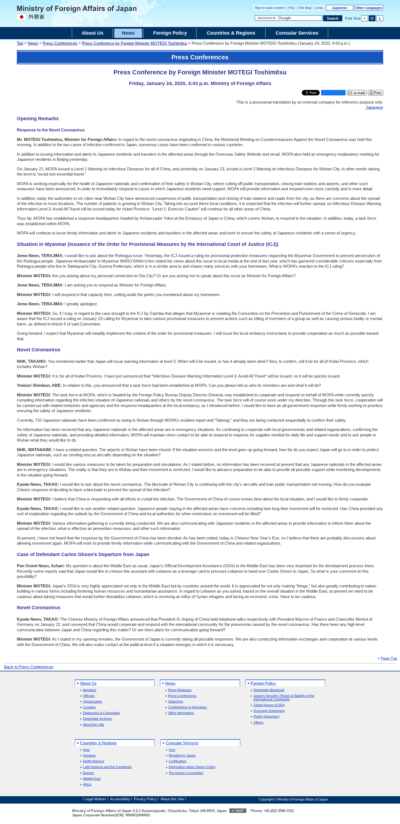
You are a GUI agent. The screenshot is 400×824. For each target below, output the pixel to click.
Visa (172, 750)
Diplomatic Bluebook (269, 690)
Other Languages (368, 8)
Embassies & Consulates (101, 713)
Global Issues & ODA (269, 705)
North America (93, 761)
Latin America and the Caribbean (107, 767)
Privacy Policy (145, 799)
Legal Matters (95, 799)
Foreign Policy (263, 683)
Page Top (389, 658)
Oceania (89, 755)
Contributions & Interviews (187, 707)
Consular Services (182, 743)
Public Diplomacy (266, 717)
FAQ (291, 8)
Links (319, 8)
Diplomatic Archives (97, 719)
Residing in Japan (182, 755)
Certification (177, 761)
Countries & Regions (98, 743)
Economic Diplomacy (269, 711)
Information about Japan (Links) (192, 767)
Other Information (181, 713)
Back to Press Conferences (28, 667)
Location (89, 707)
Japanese (339, 8)
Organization (92, 702)
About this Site (93, 725)
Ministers (89, 690)
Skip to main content (270, 8)
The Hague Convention (186, 773)
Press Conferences (60, 43)
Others (258, 723)
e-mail (359, 93)
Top (20, 43)
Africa (87, 784)
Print (377, 93)
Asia (86, 750)
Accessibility (120, 799)
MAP (240, 811)
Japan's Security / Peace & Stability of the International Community (284, 697)
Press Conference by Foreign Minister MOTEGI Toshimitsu (134, 43)
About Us (88, 683)
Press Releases (180, 690)
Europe (88, 773)
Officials (89, 696)
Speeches (175, 702)
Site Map (305, 8)
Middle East (91, 779)
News (33, 43)
